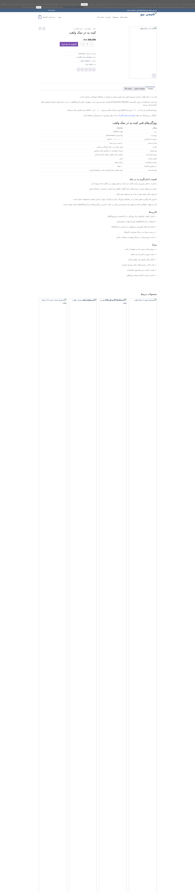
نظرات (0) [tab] (128, 88)
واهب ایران (88, 64)
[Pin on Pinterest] (82, 70)
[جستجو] (130, 17)
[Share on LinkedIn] (78, 70)
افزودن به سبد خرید (69, 44)
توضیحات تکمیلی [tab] (139, 88)
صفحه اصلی (123, 17)
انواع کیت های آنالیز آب (126, 115)
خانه (94, 29)
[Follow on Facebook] (45, 10)
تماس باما (101, 17)
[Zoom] (154, 75)
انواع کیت (87, 29)
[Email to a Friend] (86, 70)
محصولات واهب (85, 61)
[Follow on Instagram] (43, 10)
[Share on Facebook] (94, 70)
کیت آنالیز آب (77, 29)
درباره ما (108, 17)
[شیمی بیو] (145, 17)
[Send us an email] (39, 10)
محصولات (115, 17)
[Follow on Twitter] (41, 10)
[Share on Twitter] (90, 70)
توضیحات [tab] (150, 88)
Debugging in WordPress (73, 7)
